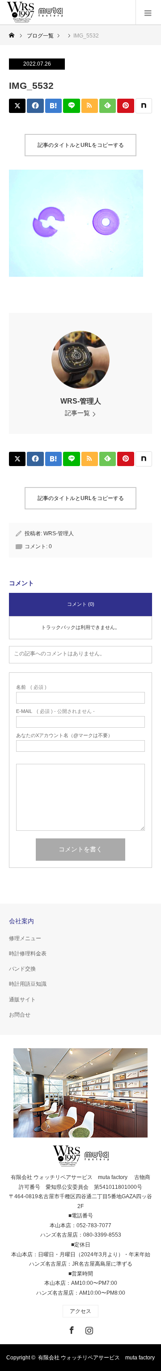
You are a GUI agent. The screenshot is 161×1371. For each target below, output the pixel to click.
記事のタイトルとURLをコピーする (81, 145)
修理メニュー (25, 938)
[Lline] (71, 106)
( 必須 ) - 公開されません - (55, 711)
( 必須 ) (31, 687)
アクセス (80, 1311)
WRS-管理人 (80, 401)
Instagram (88, 1328)
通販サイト (22, 999)
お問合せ (19, 1015)
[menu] (148, 12)
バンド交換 (22, 969)
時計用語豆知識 (28, 984)
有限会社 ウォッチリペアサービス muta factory (96, 1357)
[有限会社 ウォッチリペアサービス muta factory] (35, 12)
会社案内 (21, 921)
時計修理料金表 (28, 953)
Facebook (70, 1328)
